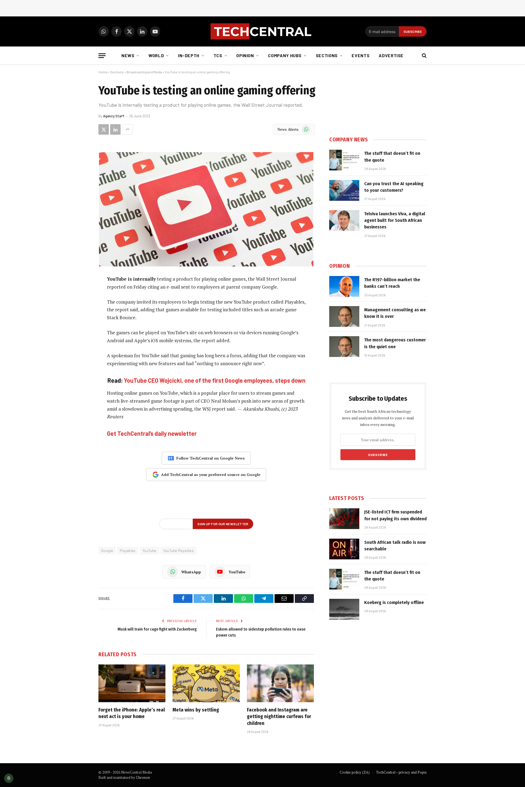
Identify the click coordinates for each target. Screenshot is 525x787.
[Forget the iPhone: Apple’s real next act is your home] (131, 683)
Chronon (143, 777)
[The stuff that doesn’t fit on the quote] (344, 160)
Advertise (391, 55)
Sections (327, 55)
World (156, 55)
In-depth (188, 55)
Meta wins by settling (196, 710)
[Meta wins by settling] (206, 683)
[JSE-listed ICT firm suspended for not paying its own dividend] (344, 518)
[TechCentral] (262, 31)
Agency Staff (113, 116)
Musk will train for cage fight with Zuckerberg (157, 629)
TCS (218, 55)
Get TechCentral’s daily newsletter (152, 433)
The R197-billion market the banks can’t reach (392, 283)
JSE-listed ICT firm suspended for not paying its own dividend (395, 515)
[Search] (424, 56)
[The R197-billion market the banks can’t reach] (344, 286)
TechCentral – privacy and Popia (401, 772)
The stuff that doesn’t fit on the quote (392, 156)
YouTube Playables (178, 550)
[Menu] (102, 56)
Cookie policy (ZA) (355, 772)
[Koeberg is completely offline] (344, 609)
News (128, 55)
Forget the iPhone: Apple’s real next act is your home (131, 713)
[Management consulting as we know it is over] (344, 316)
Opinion (245, 55)
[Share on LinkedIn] (115, 129)
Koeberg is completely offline (394, 602)
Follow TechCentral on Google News (210, 458)
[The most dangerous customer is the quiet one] (344, 346)
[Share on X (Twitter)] (103, 129)
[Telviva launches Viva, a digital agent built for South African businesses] (344, 220)
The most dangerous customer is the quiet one (395, 343)
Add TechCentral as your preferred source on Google (210, 474)
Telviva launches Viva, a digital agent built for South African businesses (394, 220)
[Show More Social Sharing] (127, 129)
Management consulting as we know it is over (395, 313)
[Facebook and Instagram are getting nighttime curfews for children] (280, 683)
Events (360, 55)
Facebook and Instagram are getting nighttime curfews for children (279, 716)
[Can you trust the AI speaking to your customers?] (344, 190)
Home (102, 72)
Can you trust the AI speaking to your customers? (394, 187)
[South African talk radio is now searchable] (344, 549)
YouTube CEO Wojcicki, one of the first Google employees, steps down (214, 380)
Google (107, 550)
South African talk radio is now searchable (395, 545)
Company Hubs (285, 55)
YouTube (149, 550)
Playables (128, 550)
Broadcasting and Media (144, 72)
